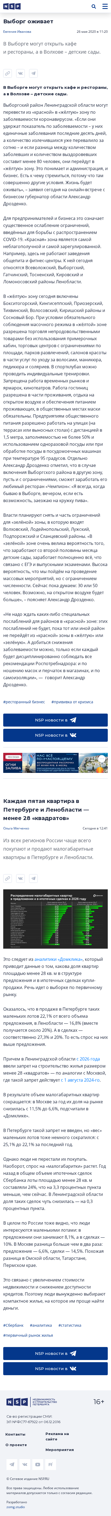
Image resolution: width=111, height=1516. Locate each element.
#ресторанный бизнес (24, 701)
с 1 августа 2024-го (80, 1080)
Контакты (15, 1434)
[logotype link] (16, 6)
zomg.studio (15, 1507)
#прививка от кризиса (72, 701)
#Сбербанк (13, 1325)
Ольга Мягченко (16, 828)
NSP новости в (51, 720)
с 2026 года (88, 1059)
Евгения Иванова (17, 31)
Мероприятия (60, 1449)
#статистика (69, 1325)
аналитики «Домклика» (58, 959)
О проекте (16, 1445)
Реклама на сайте (57, 1436)
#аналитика (41, 1325)
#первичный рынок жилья (28, 1335)
